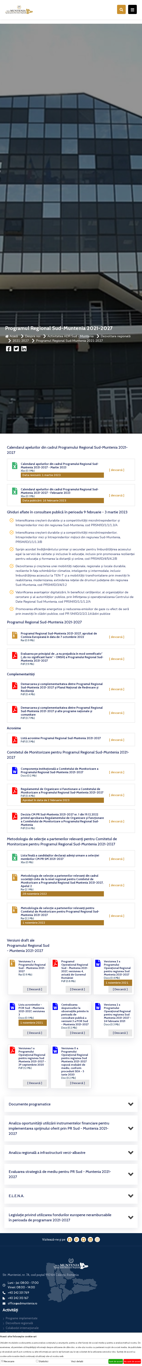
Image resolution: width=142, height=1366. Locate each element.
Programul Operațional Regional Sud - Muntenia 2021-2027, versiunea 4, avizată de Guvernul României (74, 969)
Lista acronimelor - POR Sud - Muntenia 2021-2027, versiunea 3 (32, 1009)
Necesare (9, 1361)
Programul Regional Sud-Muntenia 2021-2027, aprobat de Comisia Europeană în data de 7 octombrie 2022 (59, 635)
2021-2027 (20, 341)
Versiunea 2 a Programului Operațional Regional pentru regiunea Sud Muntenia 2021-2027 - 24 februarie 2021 (117, 1013)
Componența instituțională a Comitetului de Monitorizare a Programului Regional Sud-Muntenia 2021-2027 (59, 770)
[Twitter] (83, 1239)
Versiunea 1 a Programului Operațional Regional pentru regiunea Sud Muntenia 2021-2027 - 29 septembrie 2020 (32, 1056)
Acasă (13, 336)
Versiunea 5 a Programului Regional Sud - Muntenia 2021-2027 (32, 966)
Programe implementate (21, 1318)
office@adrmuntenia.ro (22, 1303)
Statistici (43, 1361)
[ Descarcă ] (116, 470)
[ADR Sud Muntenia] (19, 9)
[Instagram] (97, 1239)
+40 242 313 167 (18, 1298)
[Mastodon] (76, 1239)
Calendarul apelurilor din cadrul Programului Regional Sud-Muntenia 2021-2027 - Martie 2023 (60, 465)
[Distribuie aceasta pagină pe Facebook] (9, 348)
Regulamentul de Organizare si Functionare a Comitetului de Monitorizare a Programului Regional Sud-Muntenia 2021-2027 (62, 790)
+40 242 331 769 (18, 1292)
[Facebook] (69, 1239)
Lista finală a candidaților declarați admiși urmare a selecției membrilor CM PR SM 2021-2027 (60, 857)
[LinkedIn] (90, 1239)
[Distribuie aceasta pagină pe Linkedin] (23, 348)
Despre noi (32, 336)
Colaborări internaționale (22, 1328)
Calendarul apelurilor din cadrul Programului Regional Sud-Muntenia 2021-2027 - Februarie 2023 (60, 491)
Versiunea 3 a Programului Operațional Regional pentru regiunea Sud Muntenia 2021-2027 (117, 968)
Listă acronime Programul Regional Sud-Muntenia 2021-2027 (61, 738)
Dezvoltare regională (116, 336)
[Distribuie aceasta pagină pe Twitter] (16, 348)
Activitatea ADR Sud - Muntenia (70, 336)
